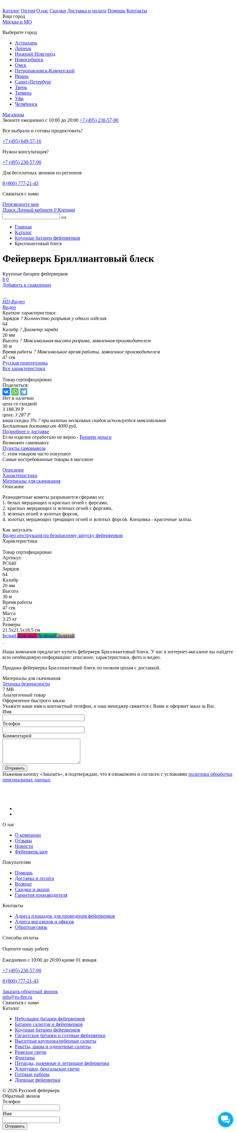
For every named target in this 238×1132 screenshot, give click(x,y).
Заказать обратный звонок (30, 991)
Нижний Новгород (35, 54)
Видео (9, 307)
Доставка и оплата (86, 10)
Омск (20, 65)
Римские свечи (30, 1052)
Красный (27, 635)
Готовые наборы (32, 1074)
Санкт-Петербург (33, 81)
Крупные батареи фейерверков (47, 1029)
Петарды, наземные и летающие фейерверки (62, 1063)
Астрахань (26, 42)
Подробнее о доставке (25, 431)
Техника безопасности (26, 683)
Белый (9, 635)
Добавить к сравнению (26, 285)
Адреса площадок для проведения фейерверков (65, 916)
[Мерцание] (3, 641)
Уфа (19, 98)
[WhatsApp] (15, 391)
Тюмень (23, 93)
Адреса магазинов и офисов (44, 921)
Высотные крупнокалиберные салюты (55, 1041)
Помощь (116, 10)
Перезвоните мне (20, 204)
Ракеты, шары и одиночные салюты (53, 1046)
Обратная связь (31, 927)
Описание (13, 469)
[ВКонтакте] (6, 391)
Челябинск (26, 104)
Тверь (21, 87)
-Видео (13, 301)
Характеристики (19, 475)
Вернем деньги (96, 437)
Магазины (13, 114)
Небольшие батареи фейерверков (50, 1018)
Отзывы (23, 840)
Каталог (11, 10)
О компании (28, 835)
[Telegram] (23, 391)
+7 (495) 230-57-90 (21, 162)
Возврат (23, 883)
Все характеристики (23, 368)
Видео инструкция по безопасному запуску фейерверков (62, 535)
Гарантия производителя (41, 895)
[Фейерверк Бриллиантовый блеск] (3, 296)
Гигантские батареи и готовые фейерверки (60, 1035)
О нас (42, 10)
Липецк (23, 48)
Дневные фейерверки (37, 1080)
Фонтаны (25, 1057)
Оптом (28, 10)
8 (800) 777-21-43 (20, 183)
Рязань (22, 76)
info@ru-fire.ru (17, 997)
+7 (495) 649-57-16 (21, 141)
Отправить (15, 768)
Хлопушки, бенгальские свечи (47, 1068)
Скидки (58, 10)
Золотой (66, 635)
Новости (24, 846)
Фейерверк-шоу (31, 851)
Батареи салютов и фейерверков (49, 1024)
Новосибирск (29, 59)
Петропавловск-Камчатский (45, 70)
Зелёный (47, 635)
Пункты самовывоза (24, 448)
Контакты (136, 10)
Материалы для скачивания (31, 481)
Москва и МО (17, 21)
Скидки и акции (32, 889)
